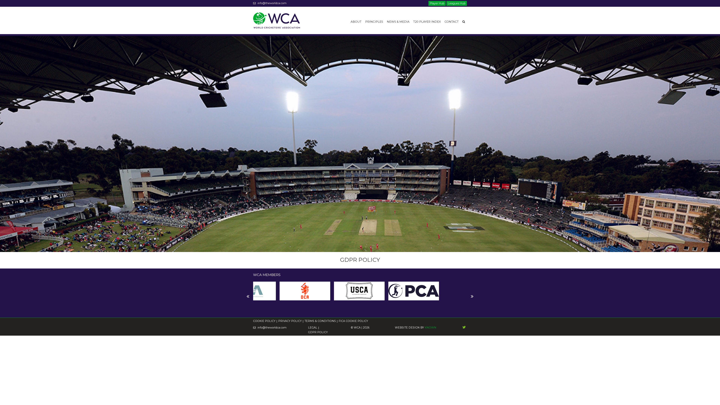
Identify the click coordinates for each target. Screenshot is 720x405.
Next (256, 296)
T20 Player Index (427, 21)
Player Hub (437, 3)
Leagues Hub (457, 3)
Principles (374, 21)
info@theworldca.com (272, 3)
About (356, 21)
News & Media (398, 21)
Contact (452, 21)
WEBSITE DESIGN (407, 327)
